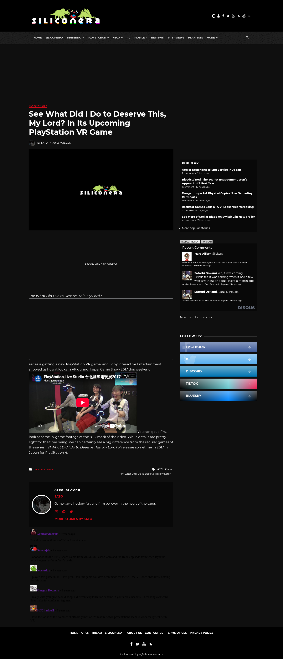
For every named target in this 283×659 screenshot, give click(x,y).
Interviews (175, 37)
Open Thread (91, 633)
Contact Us (154, 633)
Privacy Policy (201, 633)
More (211, 37)
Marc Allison (203, 253)
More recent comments (196, 317)
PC (129, 37)
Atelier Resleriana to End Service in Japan (211, 169)
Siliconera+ (54, 37)
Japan (169, 469)
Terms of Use (176, 633)
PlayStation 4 (38, 106)
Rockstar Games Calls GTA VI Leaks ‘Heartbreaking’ (218, 207)
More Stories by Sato (73, 519)
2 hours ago (235, 284)
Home (38, 37)
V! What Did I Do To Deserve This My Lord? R (147, 473)
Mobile (139, 37)
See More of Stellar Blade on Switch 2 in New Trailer (218, 216)
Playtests (195, 37)
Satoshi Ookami (205, 273)
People (185, 242)
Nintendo (74, 37)
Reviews (157, 37)
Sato (44, 142)
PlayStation (97, 37)
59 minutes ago (202, 265)
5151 (161, 469)
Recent (195, 242)
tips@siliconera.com (149, 654)
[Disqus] (101, 575)
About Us (134, 633)
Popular (207, 242)
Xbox (116, 37)
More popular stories (196, 228)
